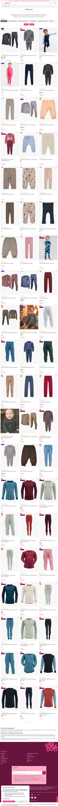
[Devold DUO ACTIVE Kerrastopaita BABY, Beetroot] (20, 577)
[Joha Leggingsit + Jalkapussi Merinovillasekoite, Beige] (20, 231)
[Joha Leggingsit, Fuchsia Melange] (39, 404)
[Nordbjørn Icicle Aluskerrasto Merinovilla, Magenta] (1, 92)
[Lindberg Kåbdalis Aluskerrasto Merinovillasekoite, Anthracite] (1, 300)
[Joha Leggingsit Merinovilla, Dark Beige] (1, 196)
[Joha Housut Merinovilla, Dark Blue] (3, 265)
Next (56, 21)
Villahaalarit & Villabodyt (12, 21)
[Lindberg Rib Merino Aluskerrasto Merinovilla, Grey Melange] (2, 335)
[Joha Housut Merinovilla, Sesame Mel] (1, 265)
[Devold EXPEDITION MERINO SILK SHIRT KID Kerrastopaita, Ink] (39, 681)
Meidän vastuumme (30, 760)
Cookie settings (3, 760)
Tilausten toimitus (30, 755)
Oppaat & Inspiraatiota (4, 758)
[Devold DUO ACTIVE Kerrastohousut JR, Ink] (20, 716)
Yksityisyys (28, 758)
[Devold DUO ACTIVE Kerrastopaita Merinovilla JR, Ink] (21, 508)
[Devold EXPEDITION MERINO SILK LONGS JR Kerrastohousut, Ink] (39, 646)
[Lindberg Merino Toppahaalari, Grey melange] (1, 473)
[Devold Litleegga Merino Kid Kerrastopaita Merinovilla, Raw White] (39, 508)
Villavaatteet (29, 11)
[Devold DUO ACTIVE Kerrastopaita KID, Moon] (1, 508)
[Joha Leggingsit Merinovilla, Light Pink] (39, 196)
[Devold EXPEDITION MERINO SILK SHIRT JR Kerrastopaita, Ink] (1, 716)
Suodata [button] (26, 24)
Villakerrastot (34, 11)
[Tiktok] (32, 798)
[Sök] (2, 6)
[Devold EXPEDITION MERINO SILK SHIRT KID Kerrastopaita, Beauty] (40, 681)
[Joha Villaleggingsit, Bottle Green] (23, 404)
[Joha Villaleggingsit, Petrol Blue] (40, 300)
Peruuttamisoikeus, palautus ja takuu (32, 753)
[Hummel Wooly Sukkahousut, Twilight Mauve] (40, 473)
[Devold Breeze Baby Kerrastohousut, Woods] (39, 369)
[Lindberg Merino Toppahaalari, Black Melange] (39, 92)
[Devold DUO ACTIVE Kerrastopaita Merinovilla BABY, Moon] (20, 681)
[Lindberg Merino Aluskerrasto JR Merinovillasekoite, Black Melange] (21, 127)
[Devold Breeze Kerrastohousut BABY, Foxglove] (40, 335)
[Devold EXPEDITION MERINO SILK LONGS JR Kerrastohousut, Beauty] (40, 646)
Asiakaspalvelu (3, 753)
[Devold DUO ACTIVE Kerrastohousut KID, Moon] (1, 646)
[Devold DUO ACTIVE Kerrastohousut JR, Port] (21, 716)
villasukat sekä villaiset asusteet (47, 735)
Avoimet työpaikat (3, 761)
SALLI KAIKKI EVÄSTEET (9, 802)
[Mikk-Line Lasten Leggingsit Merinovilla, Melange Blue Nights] (39, 231)
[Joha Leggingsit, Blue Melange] (20, 404)
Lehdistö (28, 761)
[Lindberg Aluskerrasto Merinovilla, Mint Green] (22, 127)
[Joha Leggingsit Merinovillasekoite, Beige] (20, 196)
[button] (2, 3)
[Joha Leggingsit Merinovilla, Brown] (1, 231)
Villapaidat (51, 21)
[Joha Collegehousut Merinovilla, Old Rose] (2, 265)
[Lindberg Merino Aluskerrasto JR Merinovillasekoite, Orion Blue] (23, 127)
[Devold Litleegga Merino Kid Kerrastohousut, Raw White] (39, 612)
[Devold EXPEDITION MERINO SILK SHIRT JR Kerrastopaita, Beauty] (2, 716)
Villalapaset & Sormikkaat (42, 21)
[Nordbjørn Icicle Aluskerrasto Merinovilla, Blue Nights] (2, 92)
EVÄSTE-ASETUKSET (21, 802)
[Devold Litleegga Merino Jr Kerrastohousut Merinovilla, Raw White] (1, 577)
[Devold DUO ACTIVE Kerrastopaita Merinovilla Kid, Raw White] (20, 612)
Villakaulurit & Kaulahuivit (23, 21)
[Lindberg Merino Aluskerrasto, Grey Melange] (20, 127)
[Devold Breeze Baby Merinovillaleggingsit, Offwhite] (39, 335)
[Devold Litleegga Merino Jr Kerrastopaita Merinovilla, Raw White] (20, 646)
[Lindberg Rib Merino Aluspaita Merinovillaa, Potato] (1, 335)
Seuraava (32, 722)
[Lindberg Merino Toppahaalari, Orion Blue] (20, 369)
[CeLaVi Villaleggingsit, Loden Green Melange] (2, 404)
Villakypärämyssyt (33, 21)
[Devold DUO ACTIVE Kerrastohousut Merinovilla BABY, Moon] (1, 681)
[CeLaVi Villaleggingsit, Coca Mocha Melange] (1, 404)
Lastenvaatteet (24, 11)
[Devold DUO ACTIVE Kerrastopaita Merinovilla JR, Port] (20, 508)
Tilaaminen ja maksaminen (31, 756)
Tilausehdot (3, 755)
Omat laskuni (3, 756)
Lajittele (32, 24)
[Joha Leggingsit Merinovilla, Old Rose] (21, 92)
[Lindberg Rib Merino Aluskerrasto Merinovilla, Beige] (3, 335)
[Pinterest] (35, 798)
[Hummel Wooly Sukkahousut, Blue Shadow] (39, 473)
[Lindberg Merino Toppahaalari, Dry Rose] (23, 369)
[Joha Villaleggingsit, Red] (39, 300)
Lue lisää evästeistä (6, 798)
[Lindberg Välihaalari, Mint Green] (40, 92)
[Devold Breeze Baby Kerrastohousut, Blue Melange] (1, 369)
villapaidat (40, 735)
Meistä (2, 763)
